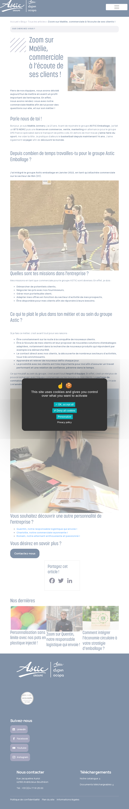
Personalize (64, 416)
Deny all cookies (65, 410)
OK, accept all (65, 404)
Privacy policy (64, 422)
